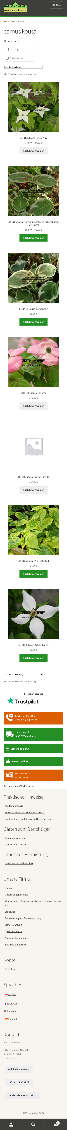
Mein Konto (11, 969)
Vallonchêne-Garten (15, 844)
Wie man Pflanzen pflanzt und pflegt (25, 812)
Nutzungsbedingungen (17, 937)
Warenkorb (51, 1122)
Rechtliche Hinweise (15, 944)
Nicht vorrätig (17, 57)
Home (7, 21)
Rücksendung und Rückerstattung (23, 918)
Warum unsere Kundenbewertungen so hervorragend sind (33, 903)
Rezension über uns (33, 693)
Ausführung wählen (33, 150)
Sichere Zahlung (20, 748)
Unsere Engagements (16, 894)
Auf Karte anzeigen (18, 1069)
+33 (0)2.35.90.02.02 (18, 1082)
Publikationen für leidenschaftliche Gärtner (28, 819)
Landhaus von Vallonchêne (19, 863)
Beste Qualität (20, 761)
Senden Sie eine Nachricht (22, 1095)
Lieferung (10, 911)
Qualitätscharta (13, 931)
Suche (33, 1124)
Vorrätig (14, 49)
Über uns (9, 888)
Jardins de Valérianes (16, 837)
